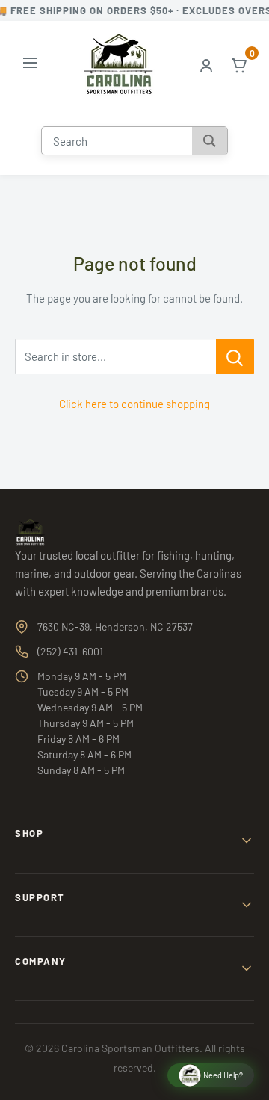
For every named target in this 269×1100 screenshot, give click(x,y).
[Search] (209, 141)
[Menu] (30, 66)
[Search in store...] (235, 356)
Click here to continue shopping (134, 403)
